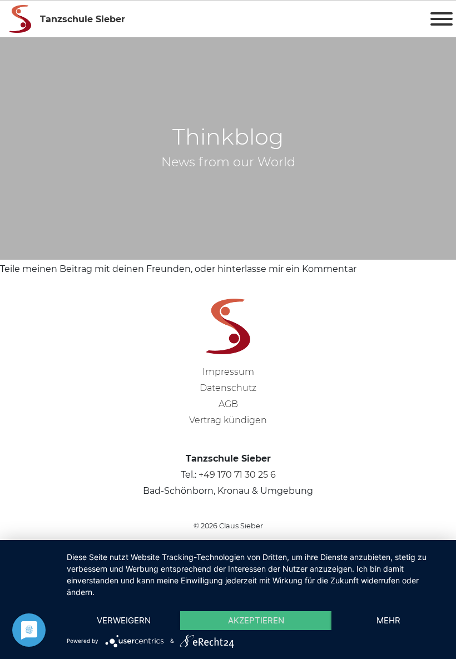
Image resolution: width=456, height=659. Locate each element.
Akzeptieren (256, 620)
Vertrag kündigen (228, 420)
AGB (228, 404)
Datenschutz (228, 388)
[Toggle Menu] (441, 19)
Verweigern (124, 620)
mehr (388, 620)
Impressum (228, 371)
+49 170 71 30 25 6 (237, 474)
